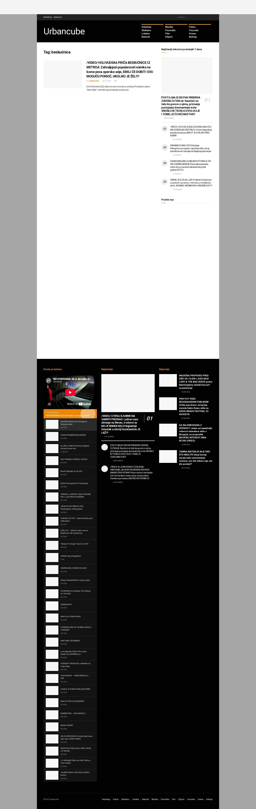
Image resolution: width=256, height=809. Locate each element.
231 (115, 81)
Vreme (192, 33)
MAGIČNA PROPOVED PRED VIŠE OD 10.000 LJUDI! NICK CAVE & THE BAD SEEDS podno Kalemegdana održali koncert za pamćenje (195, 381)
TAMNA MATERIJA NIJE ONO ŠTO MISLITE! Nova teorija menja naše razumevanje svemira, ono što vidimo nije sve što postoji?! (195, 457)
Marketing (48, 17)
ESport (168, 37)
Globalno (146, 30)
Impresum (57, 17)
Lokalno (146, 33)
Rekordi (146, 37)
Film (167, 33)
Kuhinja (193, 37)
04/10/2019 (106, 81)
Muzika (169, 27)
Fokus (192, 27)
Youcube (194, 30)
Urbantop (146, 27)
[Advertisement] (128, 6)
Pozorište (170, 30)
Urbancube (64, 31)
